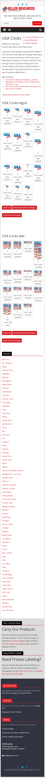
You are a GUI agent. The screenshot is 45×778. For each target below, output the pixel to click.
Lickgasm (5, 442)
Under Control (7, 589)
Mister (4, 463)
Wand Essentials (8, 599)
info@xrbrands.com (11, 755)
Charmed (5, 388)
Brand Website (30, 40)
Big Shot (5, 377)
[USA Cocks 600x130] (28, 271)
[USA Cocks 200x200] (7, 245)
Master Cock (6, 456)
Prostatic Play (7, 503)
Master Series (7, 460)
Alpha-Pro (5, 359)
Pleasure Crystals (8, 488)
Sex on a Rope (7, 524)
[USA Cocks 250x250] (17, 245)
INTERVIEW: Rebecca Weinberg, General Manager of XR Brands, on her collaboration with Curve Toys (22, 81)
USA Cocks (6, 592)
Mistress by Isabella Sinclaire (12, 470)
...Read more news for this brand (16, 94)
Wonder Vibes (7, 607)
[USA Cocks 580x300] (17, 272)
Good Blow (6, 413)
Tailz (3, 560)
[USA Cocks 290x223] (38, 290)
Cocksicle (5, 395)
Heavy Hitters (7, 420)
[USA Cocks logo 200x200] (17, 168)
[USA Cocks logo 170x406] (38, 142)
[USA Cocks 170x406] (38, 250)
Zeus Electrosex (8, 610)
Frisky (4, 410)
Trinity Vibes (6, 585)
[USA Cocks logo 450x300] (7, 110)
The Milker (6, 564)
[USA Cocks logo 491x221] (17, 110)
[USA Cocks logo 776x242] (7, 186)
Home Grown (7, 424)
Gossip (4, 417)
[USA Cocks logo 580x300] (28, 187)
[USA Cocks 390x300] (17, 307)
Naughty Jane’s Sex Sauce (11, 474)
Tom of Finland (7, 578)
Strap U (5, 546)
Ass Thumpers (7, 363)
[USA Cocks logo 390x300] (7, 136)
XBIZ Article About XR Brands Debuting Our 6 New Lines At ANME (23, 87)
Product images (8, 729)
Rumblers (5, 521)
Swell (4, 556)
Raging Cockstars (8, 506)
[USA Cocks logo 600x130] (28, 165)
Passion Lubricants (9, 485)
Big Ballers (6, 374)
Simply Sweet (7, 535)
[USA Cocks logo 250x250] (17, 137)
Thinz (4, 567)
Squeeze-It (6, 542)
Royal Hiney (6, 517)
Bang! (4, 367)
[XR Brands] (4, 29)
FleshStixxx (6, 406)
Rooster (5, 513)
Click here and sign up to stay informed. (16, 693)
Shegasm (5, 531)
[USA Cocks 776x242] (28, 242)
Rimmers (5, 510)
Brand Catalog (30, 43)
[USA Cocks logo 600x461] (38, 167)
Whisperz (5, 603)
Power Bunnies (7, 496)
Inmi (3, 431)
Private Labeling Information (12, 737)
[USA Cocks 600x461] (38, 273)
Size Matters (6, 539)
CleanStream (7, 392)
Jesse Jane (6, 435)
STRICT (5, 549)
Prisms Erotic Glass (9, 499)
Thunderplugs (7, 574)
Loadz (4, 445)
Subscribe (37, 23)
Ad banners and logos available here (15, 733)
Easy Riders (6, 402)
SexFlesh (5, 528)
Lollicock (5, 449)
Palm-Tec (5, 481)
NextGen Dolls (7, 478)
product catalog (17, 641)
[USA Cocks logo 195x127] (7, 167)
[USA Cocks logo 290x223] (28, 111)
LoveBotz (5, 453)
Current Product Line (33, 37)
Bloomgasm (6, 381)
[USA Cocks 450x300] (7, 289)
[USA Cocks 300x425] (7, 309)
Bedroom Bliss (7, 370)
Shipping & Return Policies (11, 712)
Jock (3, 438)
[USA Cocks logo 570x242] (17, 187)
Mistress (5, 467)
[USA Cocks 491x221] (17, 289)
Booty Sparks (7, 384)
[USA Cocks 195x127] (7, 273)
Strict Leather (7, 553)
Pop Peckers (6, 492)
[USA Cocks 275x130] (28, 306)
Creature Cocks (7, 399)
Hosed (4, 427)
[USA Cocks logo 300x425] (38, 113)
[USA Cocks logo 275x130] (28, 134)
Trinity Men (6, 581)
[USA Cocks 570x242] (28, 288)
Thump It (5, 571)
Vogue (4, 596)
